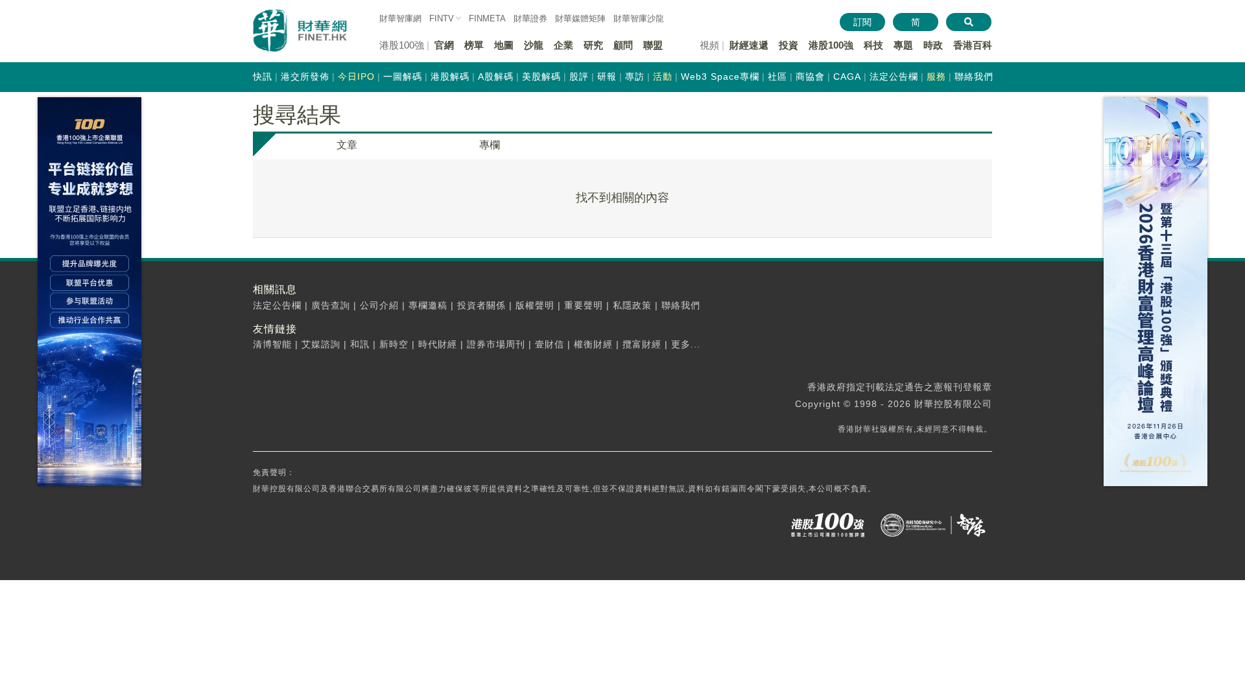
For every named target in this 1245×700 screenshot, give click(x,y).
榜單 (474, 45)
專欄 (489, 144)
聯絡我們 (973, 76)
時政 (933, 45)
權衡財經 (593, 344)
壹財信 (549, 344)
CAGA (847, 76)
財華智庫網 (400, 18)
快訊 (262, 76)
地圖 (504, 45)
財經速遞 (748, 45)
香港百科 (972, 45)
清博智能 (272, 344)
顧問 (623, 45)
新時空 (394, 344)
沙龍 (533, 45)
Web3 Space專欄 (720, 76)
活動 (662, 76)
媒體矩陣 (580, 18)
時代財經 (437, 344)
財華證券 (530, 18)
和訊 (360, 344)
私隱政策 (632, 305)
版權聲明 (535, 305)
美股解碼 (541, 76)
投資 (788, 45)
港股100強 (831, 45)
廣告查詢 (330, 305)
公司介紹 (379, 305)
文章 (347, 144)
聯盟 (653, 45)
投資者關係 (481, 305)
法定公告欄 (894, 76)
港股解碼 (450, 76)
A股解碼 (496, 76)
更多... (685, 344)
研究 (593, 45)
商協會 (810, 76)
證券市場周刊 (496, 344)
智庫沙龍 (638, 18)
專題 (903, 45)
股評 (579, 76)
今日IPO (356, 76)
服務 (936, 76)
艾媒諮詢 (321, 344)
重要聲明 (583, 305)
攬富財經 (641, 344)
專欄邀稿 (428, 305)
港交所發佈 (305, 76)
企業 (563, 45)
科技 (873, 45)
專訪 (635, 76)
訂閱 (862, 22)
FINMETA (487, 18)
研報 (607, 76)
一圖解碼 (402, 76)
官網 (444, 45)
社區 (777, 76)
